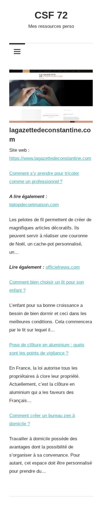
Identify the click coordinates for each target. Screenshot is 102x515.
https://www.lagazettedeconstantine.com (50, 158)
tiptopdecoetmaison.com (34, 204)
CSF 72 (51, 15)
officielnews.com (63, 267)
